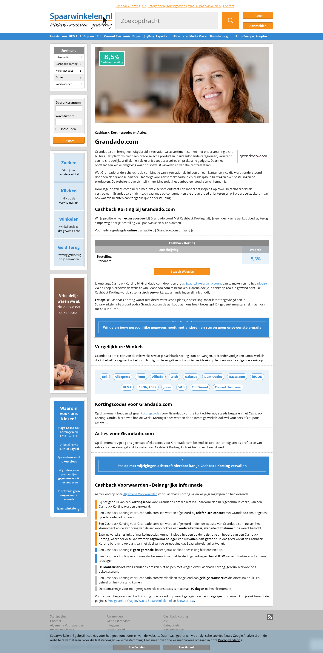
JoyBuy (149, 36)
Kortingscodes (176, 6)
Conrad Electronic (117, 36)
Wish (174, 377)
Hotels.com (58, 36)
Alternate (180, 36)
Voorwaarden (64, 84)
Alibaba (158, 377)
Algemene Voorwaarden (140, 494)
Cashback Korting (128, 6)
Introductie (63, 57)
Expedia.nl (163, 36)
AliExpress (87, 36)
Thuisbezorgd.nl (221, 36)
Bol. (99, 36)
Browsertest (185, 601)
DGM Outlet (213, 377)
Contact (228, 6)
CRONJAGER (147, 387)
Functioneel (186, 647)
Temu (141, 377)
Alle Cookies (137, 647)
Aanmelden (258, 26)
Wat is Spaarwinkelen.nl (205, 6)
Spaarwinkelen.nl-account (204, 283)
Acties (59, 77)
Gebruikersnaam (68, 102)
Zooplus (261, 36)
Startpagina (58, 616)
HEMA (73, 36)
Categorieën (156, 6)
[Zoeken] (230, 20)
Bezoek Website (182, 272)
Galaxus (191, 377)
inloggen (262, 283)
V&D (181, 387)
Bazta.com (237, 377)
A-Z (144, 6)
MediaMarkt (198, 36)
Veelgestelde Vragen (122, 601)
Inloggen (258, 15)
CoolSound (200, 387)
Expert (137, 36)
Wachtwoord (65, 116)
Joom (167, 387)
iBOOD (257, 377)
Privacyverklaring (230, 640)
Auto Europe (244, 36)
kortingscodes (151, 413)
